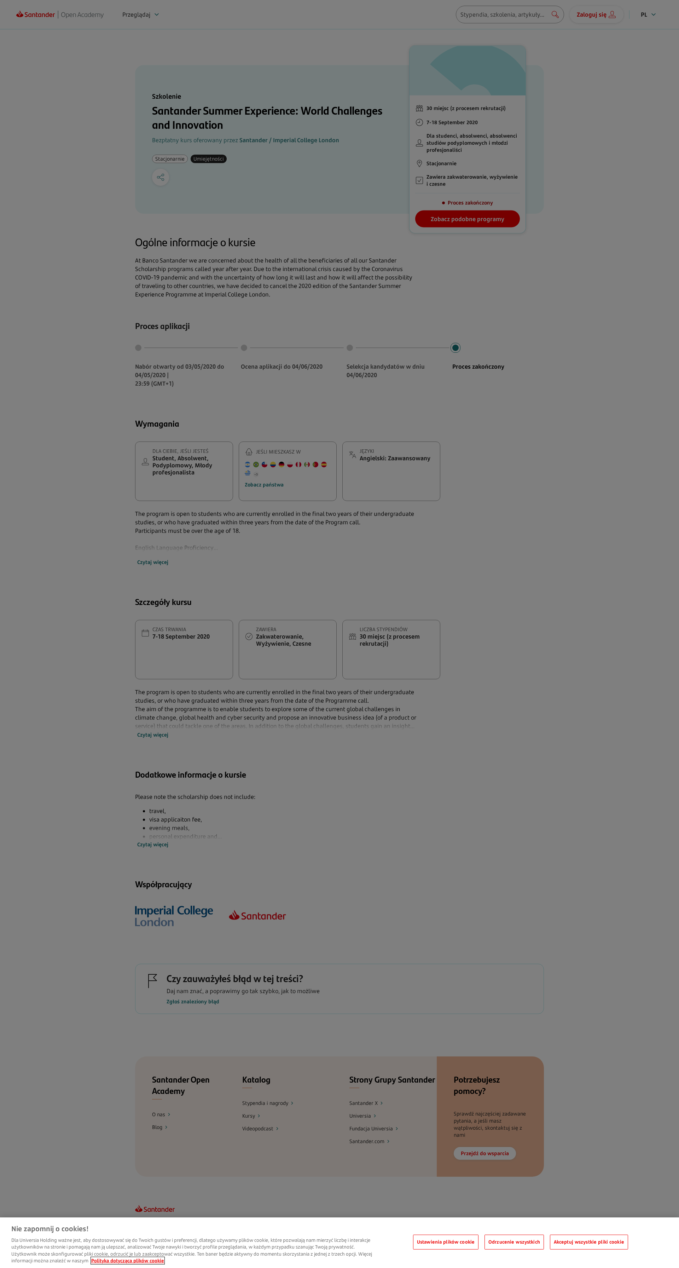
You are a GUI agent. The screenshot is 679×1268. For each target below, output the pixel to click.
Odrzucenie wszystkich (514, 1242)
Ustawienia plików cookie (446, 1242)
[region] (339, 1242)
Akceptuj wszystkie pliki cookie (589, 1242)
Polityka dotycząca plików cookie (127, 1260)
